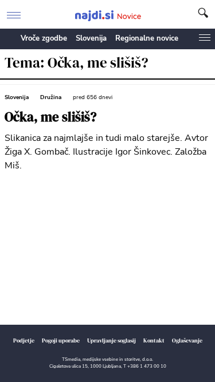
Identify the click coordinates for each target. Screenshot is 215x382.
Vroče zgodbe (44, 38)
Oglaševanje (187, 340)
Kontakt (154, 340)
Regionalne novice (146, 38)
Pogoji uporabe (61, 340)
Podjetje (23, 340)
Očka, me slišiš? (51, 117)
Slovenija (91, 38)
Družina (50, 97)
